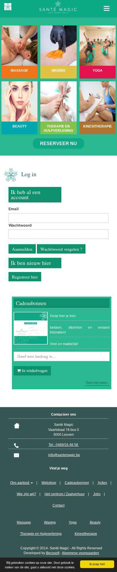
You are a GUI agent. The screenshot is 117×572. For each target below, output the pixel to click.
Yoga (73, 522)
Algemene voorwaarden (80, 553)
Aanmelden (22, 249)
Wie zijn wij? (26, 494)
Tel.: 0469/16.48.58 (64, 445)
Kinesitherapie (86, 534)
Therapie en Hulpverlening (41, 534)
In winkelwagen (34, 370)
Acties (102, 483)
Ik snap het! (97, 564)
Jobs (97, 494)
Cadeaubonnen (77, 483)
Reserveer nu (58, 143)
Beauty (95, 522)
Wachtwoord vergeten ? (61, 249)
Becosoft (52, 553)
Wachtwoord (20, 225)
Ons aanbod (20, 483)
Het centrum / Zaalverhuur (65, 494)
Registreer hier (25, 277)
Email (14, 209)
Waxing (50, 522)
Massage (24, 522)
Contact (58, 505)
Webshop (48, 483)
